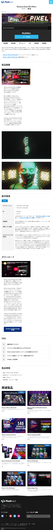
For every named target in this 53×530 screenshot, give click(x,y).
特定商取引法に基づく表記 (25, 524)
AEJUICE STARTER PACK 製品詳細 (13, 329)
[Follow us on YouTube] (10, 516)
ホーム (2, 524)
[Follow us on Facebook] (2, 516)
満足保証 (33, 524)
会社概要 (6, 524)
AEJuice (4, 11)
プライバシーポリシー (14, 524)
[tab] (26, 344)
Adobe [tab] (4, 201)
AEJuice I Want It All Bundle (10, 55)
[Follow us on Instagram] (18, 516)
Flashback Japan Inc (14, 528)
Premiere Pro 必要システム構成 (26, 218)
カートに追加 (26, 37)
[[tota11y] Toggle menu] (2, 528)
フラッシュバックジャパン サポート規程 (8, 525)
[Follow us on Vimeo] (14, 516)
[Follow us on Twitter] (6, 516)
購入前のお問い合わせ (22, 525)
